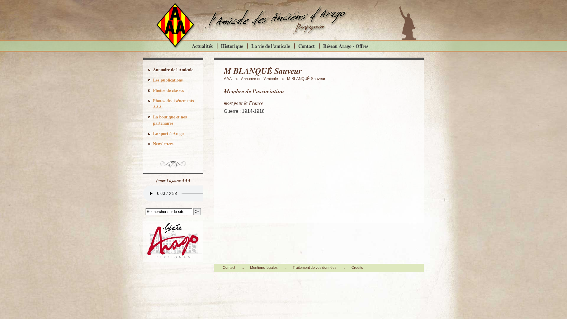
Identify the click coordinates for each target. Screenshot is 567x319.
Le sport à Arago (168, 133)
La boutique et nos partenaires (170, 120)
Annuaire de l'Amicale (173, 69)
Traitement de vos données (314, 267)
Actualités (202, 46)
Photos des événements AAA (173, 103)
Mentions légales (264, 267)
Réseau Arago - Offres (345, 46)
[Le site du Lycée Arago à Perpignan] (173, 260)
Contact (306, 46)
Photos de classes (168, 90)
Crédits (357, 267)
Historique (232, 46)
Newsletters (163, 144)
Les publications (168, 80)
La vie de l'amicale (270, 46)
